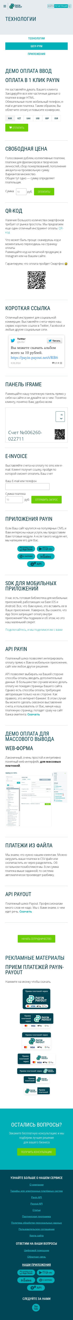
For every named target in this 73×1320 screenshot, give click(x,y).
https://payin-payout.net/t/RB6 (34, 357)
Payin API (36, 1197)
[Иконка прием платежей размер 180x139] (36, 999)
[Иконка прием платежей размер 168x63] (36, 1080)
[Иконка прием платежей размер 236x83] (36, 1059)
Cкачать (33, 714)
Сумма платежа (15, 493)
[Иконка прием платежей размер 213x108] (36, 1021)
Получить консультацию (36, 1152)
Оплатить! (44, 191)
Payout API (36, 1203)
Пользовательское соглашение (37, 1229)
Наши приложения (36, 1265)
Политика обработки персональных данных (36, 1222)
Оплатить (18, 127)
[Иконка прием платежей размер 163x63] (36, 1091)
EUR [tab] (56, 118)
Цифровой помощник (36, 1250)
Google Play (46, 549)
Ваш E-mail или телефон (20, 481)
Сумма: (9, 191)
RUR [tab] (10, 118)
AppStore (26, 549)
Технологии (36, 38)
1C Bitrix (26, 556)
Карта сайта (37, 1235)
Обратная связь (36, 1256)
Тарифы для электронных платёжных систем (36, 1191)
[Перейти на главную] (15, 6)
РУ (69, 6)
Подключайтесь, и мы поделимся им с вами (34, 630)
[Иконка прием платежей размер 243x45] (36, 1070)
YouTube (36, 1308)
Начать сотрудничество (36, 938)
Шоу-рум (36, 46)
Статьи (37, 1210)
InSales (46, 556)
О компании (37, 1184)
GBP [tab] (47, 118)
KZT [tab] (19, 118)
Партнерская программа (36, 1216)
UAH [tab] (28, 118)
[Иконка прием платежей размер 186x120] (36, 1041)
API (36, 564)
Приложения (36, 54)
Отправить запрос (46, 499)
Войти (51, 6)
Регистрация (61, 6)
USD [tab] (38, 118)
